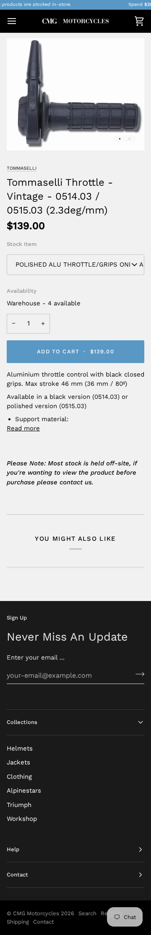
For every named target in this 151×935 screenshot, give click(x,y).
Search (87, 913)
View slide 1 (119, 138)
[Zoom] (22, 134)
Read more (23, 428)
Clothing (19, 776)
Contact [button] (17, 874)
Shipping (18, 922)
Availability (21, 291)
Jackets (18, 762)
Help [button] (13, 849)
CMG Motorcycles (36, 913)
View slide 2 (129, 138)
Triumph (19, 805)
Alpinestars (24, 790)
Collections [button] (22, 722)
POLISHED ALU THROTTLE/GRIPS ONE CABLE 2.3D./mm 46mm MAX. (80, 264)
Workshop (22, 819)
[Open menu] (19, 21)
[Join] (137, 674)
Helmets (20, 748)
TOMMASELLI (21, 168)
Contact (43, 922)
